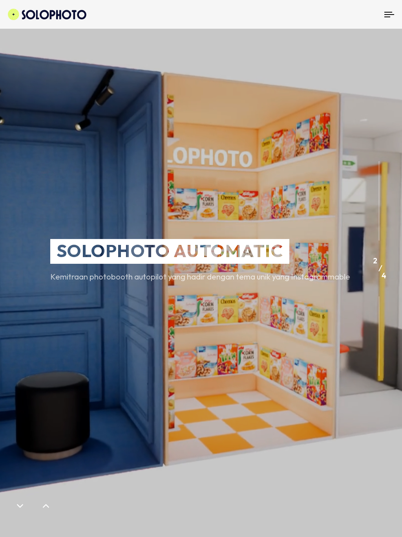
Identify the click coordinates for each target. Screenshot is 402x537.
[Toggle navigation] (329, 14)
